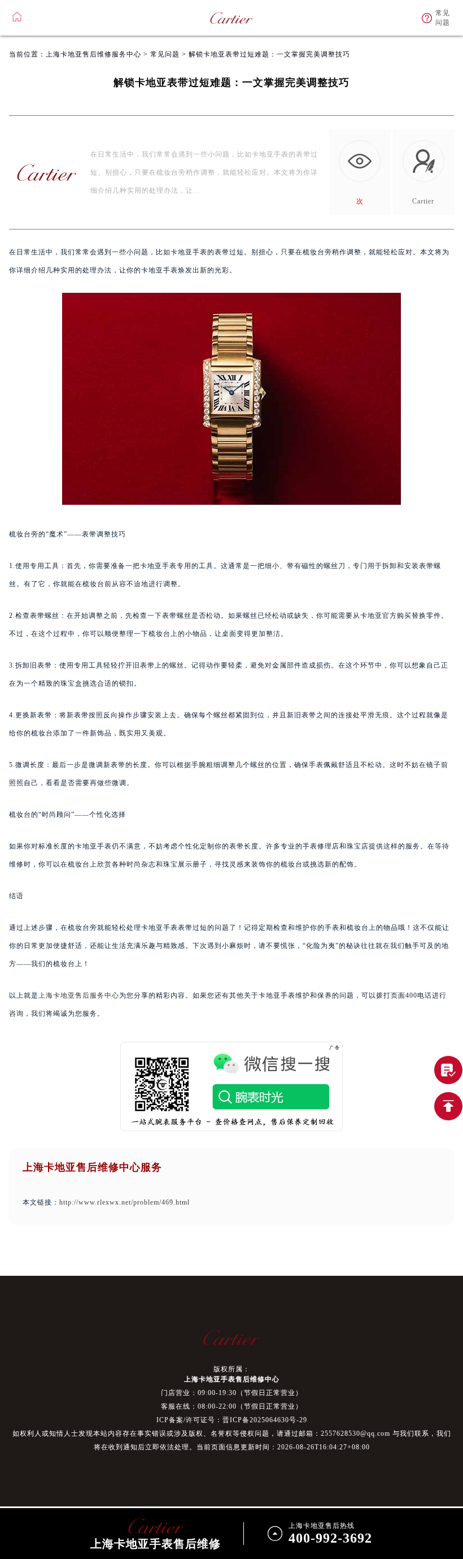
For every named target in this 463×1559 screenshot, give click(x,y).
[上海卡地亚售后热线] (448, 1070)
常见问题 (165, 54)
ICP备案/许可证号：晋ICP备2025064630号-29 (231, 1420)
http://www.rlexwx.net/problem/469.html (124, 1202)
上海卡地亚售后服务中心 (78, 995)
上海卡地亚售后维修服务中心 (93, 54)
